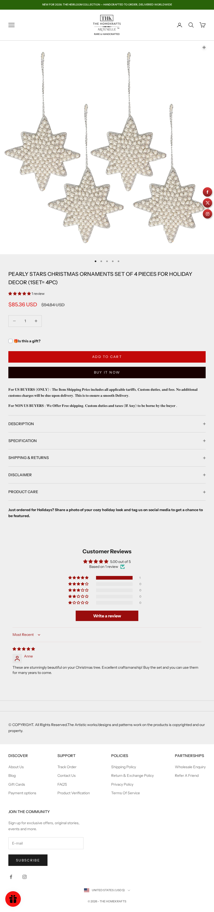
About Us (16, 767)
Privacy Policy (122, 784)
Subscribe (28, 860)
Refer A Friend (187, 775)
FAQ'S (62, 784)
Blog (12, 775)
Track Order (66, 767)
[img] (24, 649)
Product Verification (73, 793)
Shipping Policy (123, 767)
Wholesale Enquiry (190, 767)
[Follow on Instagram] (24, 876)
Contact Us (66, 775)
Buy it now (107, 372)
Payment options (22, 793)
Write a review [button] (107, 615)
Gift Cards (16, 784)
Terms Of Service (125, 793)
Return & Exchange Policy (132, 775)
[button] (20, 293)
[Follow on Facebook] (11, 876)
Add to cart (107, 357)
